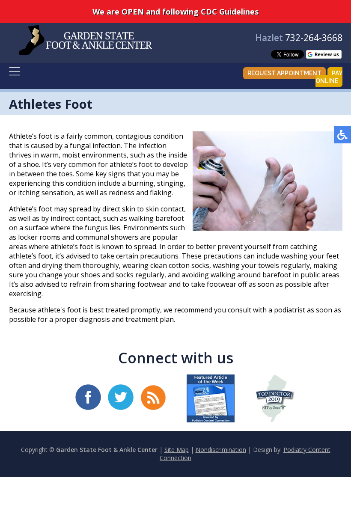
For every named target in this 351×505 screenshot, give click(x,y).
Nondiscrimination (221, 450)
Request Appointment (284, 73)
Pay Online (328, 77)
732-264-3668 (313, 38)
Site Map (176, 450)
